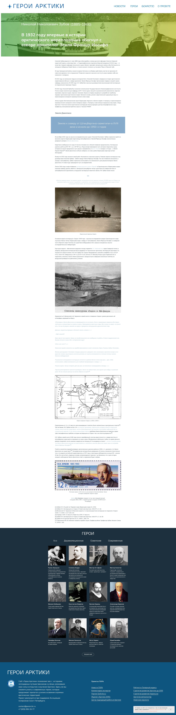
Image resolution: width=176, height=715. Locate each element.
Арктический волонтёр (142, 697)
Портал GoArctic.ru (98, 694)
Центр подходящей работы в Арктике (106, 700)
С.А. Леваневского (97, 248)
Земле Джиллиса (73, 141)
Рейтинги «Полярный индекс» (145, 687)
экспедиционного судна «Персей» (86, 166)
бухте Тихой (95, 149)
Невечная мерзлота (141, 700)
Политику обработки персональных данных (146, 711)
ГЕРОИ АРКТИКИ (38, 6)
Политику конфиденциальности (157, 709)
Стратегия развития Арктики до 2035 (148, 691)
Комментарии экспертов (100, 691)
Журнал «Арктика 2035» (100, 697)
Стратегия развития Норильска (145, 694)
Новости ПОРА (97, 687)
